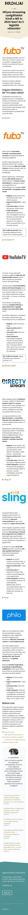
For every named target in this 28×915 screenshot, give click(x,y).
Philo (6, 597)
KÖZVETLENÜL (10, 365)
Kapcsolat (7, 893)
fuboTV (7, 118)
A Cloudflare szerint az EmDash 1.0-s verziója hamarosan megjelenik (13, 821)
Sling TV (7, 479)
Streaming (11, 732)
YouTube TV (9, 239)
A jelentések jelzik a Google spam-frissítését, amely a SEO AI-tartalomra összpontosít (14, 811)
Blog (5, 732)
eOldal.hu (6, 909)
